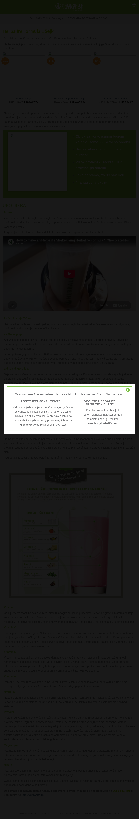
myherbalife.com (107, 423)
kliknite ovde (27, 424)
